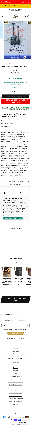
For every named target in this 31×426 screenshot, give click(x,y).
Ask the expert (15, 188)
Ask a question (15, 184)
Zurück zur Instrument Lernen (17, 299)
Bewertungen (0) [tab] (8, 320)
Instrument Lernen (21, 63)
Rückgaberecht (15, 351)
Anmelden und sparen (15, 358)
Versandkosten (16, 72)
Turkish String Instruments (15, 376)
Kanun (15, 410)
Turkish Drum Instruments (15, 384)
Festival (15, 407)
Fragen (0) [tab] (22, 320)
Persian (15, 390)
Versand (15, 353)
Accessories (15, 370)
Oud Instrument (15, 365)
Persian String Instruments (15, 393)
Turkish (15, 373)
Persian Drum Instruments (15, 401)
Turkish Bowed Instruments (15, 379)
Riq (15, 412)
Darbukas (15, 367)
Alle (15, 262)
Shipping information (15, 181)
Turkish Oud (15, 404)
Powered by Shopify (15, 424)
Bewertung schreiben (15, 333)
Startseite (6, 63)
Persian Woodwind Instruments (15, 398)
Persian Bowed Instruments (15, 395)
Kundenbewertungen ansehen (12, 218)
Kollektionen (13, 63)
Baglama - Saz (15, 362)
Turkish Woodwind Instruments (15, 382)
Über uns (15, 348)
